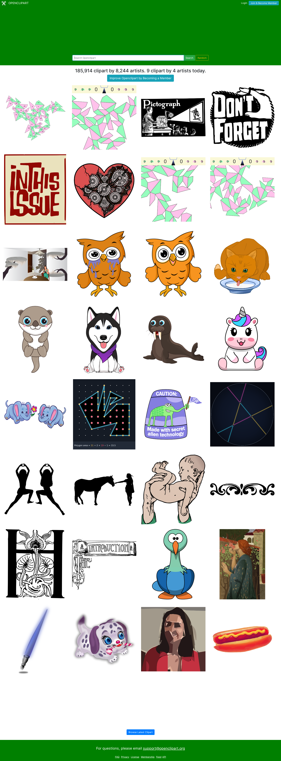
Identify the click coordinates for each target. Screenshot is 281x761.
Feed (158, 756)
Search (189, 57)
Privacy (125, 756)
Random (202, 57)
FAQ (117, 756)
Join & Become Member (264, 3)
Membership (148, 756)
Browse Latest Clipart (140, 732)
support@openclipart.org (164, 748)
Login (244, 2)
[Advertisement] (140, 30)
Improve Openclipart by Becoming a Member (140, 78)
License (135, 756)
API (164, 756)
